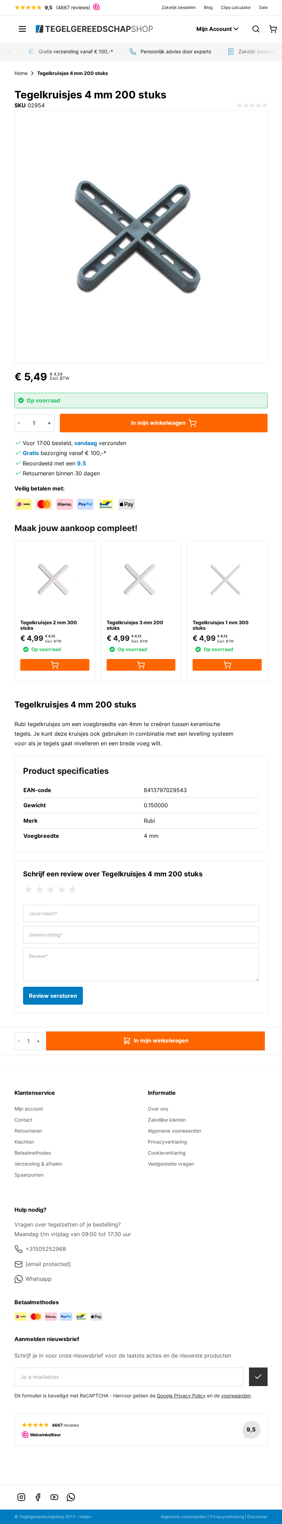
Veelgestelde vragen (171, 1164)
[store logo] (94, 28)
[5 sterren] (72, 889)
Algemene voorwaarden (174, 1131)
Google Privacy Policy (181, 1395)
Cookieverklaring (167, 1153)
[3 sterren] (50, 889)
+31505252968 (45, 1248)
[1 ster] (28, 889)
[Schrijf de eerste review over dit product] (252, 105)
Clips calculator (236, 7)
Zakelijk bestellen (179, 7)
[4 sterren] (61, 889)
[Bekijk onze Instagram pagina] (21, 1497)
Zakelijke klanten (167, 1120)
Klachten (24, 1142)
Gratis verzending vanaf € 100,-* (71, 51)
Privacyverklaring (167, 1142)
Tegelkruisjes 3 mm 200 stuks (135, 625)
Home (21, 73)
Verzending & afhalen (38, 1164)
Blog (208, 7)
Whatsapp (38, 1278)
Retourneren (28, 1131)
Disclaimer (257, 1516)
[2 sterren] (39, 889)
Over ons (158, 1109)
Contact (23, 1120)
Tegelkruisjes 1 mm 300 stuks (221, 625)
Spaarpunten (29, 1175)
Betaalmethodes (32, 1153)
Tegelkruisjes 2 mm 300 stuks (48, 625)
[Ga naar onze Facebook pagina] (38, 1497)
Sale (263, 7)
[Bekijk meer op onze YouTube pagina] (54, 1497)
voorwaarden (236, 1395)
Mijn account (28, 1109)
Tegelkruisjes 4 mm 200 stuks (72, 73)
